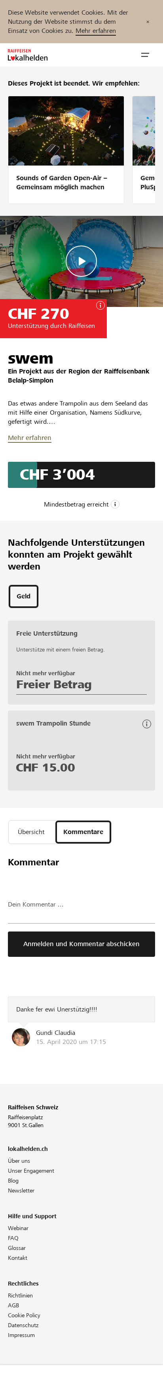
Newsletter (21, 1190)
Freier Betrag (54, 684)
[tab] (23, 596)
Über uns (19, 1161)
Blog (13, 1180)
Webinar (18, 1228)
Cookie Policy (24, 1315)
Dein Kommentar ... (36, 904)
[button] (145, 55)
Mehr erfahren (96, 30)
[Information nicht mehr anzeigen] (147, 21)
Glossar (17, 1248)
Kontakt (17, 1258)
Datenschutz (23, 1325)
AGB (13, 1305)
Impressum (21, 1335)
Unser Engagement (31, 1171)
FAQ (13, 1238)
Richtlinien (20, 1295)
